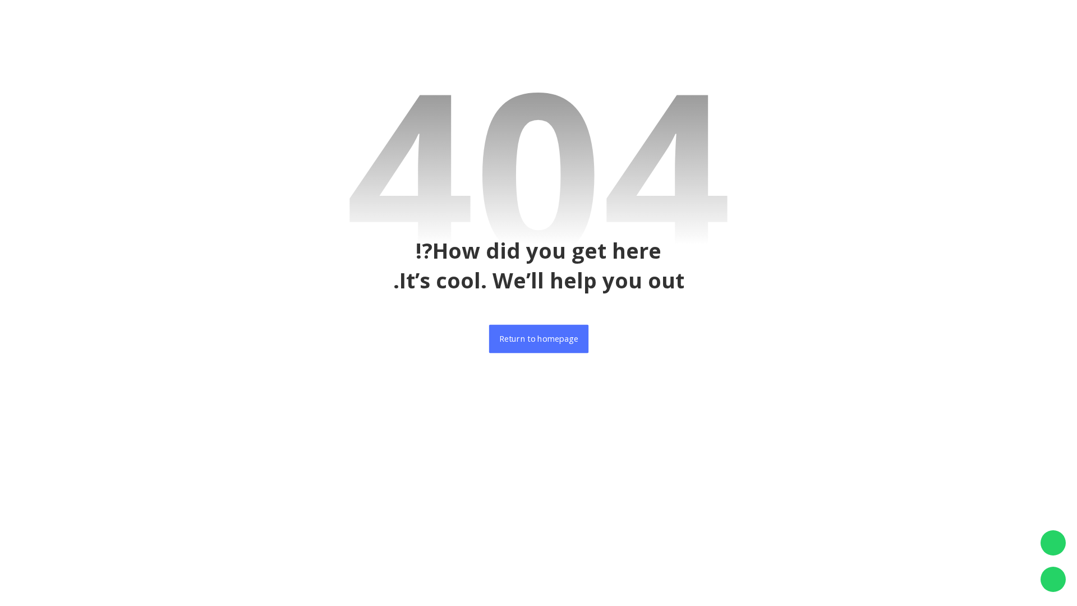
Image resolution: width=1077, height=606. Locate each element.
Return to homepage (538, 339)
